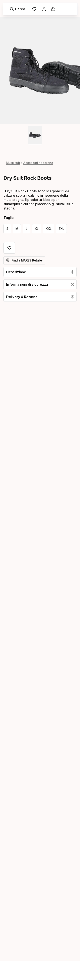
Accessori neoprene (38, 163)
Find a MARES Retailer (27, 260)
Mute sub (13, 163)
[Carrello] (53, 8)
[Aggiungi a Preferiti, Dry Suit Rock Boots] (9, 248)
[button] (40, 272)
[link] (34, 8)
